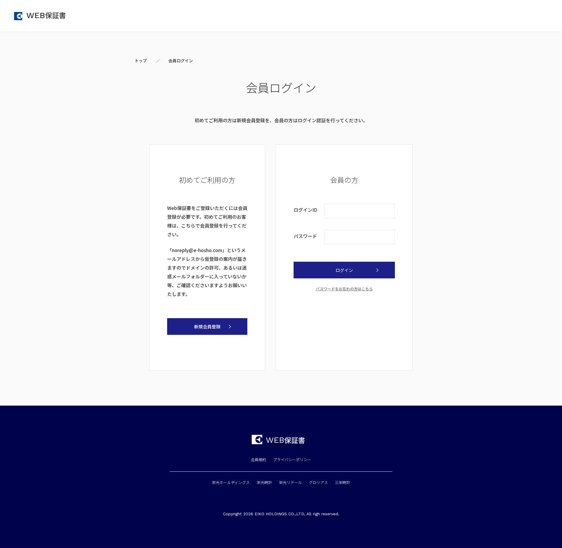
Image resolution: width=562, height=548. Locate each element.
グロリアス (318, 482)
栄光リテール (290, 482)
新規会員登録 (207, 326)
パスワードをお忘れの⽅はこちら (344, 289)
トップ (141, 60)
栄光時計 (264, 482)
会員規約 (258, 459)
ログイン (344, 270)
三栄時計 (342, 482)
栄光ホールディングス (231, 482)
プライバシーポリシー (292, 459)
